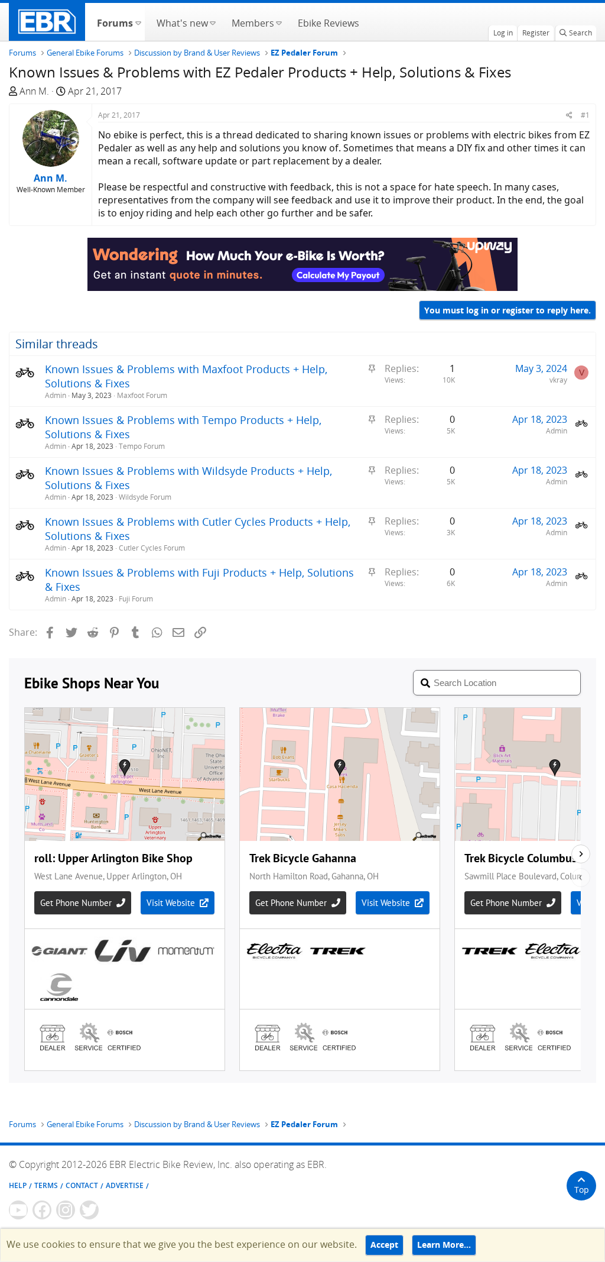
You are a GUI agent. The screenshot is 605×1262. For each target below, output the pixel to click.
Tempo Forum (142, 446)
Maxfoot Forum (142, 395)
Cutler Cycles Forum (152, 548)
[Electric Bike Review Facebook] (41, 1209)
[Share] (569, 115)
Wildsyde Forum (145, 497)
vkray (558, 380)
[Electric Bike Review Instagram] (65, 1209)
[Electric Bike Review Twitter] (89, 1209)
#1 (585, 115)
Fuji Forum (136, 599)
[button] (138, 22)
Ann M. (34, 91)
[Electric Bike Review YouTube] (18, 1209)
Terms (46, 1185)
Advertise (125, 1185)
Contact (82, 1185)
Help (18, 1185)
